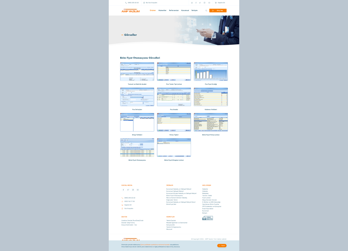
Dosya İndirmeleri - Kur (129, 225)
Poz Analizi (174, 109)
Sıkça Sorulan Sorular (209, 200)
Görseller (130, 34)
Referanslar (174, 10)
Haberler (205, 189)
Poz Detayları (137, 109)
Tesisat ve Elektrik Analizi (137, 84)
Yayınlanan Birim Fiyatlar (210, 204)
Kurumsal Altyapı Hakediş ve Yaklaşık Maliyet (181, 193)
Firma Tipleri (174, 135)
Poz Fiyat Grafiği (211, 84)
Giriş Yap (220, 10)
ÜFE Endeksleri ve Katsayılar (211, 206)
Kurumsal (185, 10)
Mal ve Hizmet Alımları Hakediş (176, 198)
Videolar (205, 191)
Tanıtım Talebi (207, 195)
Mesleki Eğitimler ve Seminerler (176, 223)
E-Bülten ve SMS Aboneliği (211, 202)
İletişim (195, 10)
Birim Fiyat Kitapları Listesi (174, 160)
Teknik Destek (171, 220)
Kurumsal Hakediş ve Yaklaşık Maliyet (178, 189)
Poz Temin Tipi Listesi (174, 84)
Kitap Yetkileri (137, 135)
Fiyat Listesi (206, 198)
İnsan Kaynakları (207, 209)
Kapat (223, 245)
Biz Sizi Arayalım (151, 3)
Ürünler (153, 10)
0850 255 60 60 (133, 3)
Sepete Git (221, 3)
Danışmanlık (170, 225)
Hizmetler (162, 10)
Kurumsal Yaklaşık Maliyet (175, 191)
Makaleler (205, 193)
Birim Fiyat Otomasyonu (137, 160)
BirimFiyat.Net (171, 204)
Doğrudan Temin (172, 200)
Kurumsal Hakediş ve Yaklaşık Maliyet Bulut (180, 202)
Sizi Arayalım (128, 208)
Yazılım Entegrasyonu (173, 227)
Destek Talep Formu (128, 223)
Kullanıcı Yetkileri (211, 109)
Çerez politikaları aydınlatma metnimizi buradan (155, 244)
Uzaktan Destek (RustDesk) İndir (132, 220)
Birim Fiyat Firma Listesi (210, 135)
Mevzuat (169, 229)
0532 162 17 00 (129, 201)
